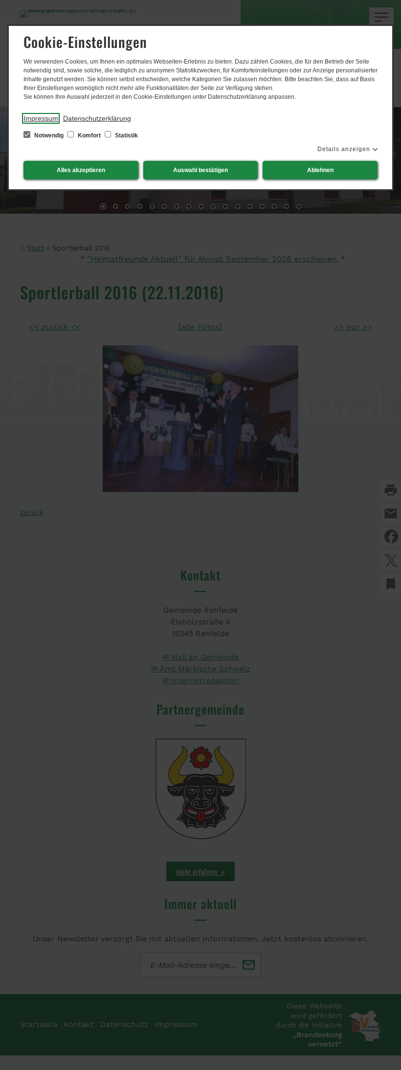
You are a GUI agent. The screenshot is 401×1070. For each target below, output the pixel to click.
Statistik (125, 135)
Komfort (89, 135)
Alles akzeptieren (81, 170)
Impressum (40, 118)
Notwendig (49, 135)
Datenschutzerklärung (97, 118)
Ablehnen (320, 170)
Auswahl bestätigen (200, 170)
